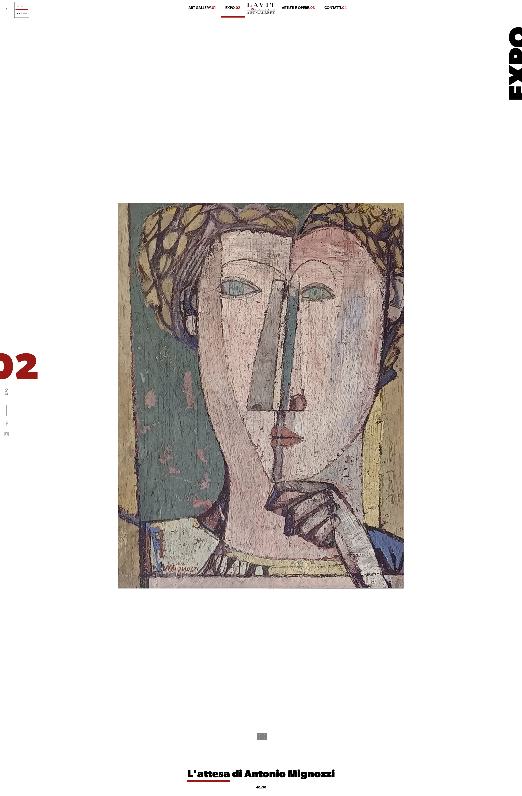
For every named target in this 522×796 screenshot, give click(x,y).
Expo (232, 8)
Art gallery (22, 6)
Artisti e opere (298, 8)
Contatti (335, 8)
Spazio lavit (22, 13)
